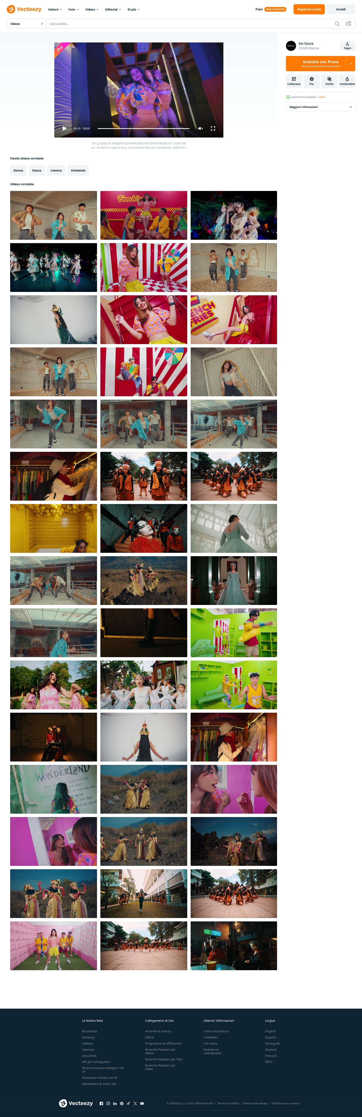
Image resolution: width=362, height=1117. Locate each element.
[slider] (143, 128)
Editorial (111, 9)
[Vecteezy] (24, 9)
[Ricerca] (337, 23)
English (270, 1031)
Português (272, 1043)
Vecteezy (88, 1037)
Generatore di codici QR (99, 1084)
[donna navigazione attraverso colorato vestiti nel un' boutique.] (53, 476)
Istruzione (89, 1056)
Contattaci (211, 1037)
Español (270, 1037)
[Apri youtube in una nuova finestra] (142, 1103)
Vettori (53, 9)
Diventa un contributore (212, 1051)
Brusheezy (89, 1031)
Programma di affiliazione (163, 1043)
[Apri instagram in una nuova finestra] (108, 1103)
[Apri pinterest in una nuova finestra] (121, 1103)
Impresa (88, 1050)
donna (18, 170)
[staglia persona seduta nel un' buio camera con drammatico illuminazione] (53, 737)
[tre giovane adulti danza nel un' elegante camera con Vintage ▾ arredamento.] (53, 371)
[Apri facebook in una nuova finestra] (101, 1103)
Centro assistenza (216, 1031)
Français (271, 1056)
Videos (90, 9)
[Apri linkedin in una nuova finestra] (115, 1103)
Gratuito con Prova (320, 63)
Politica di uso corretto (286, 1103)
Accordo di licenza (158, 1031)
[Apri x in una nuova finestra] (135, 1103)
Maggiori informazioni (304, 107)
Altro (268, 1061)
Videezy (87, 1043)
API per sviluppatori (96, 1062)
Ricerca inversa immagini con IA (103, 1069)
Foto (71, 9)
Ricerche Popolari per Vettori (160, 1051)
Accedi (341, 9)
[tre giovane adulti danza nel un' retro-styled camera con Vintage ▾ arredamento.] (53, 424)
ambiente (78, 170)
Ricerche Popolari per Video (160, 1067)
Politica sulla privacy (255, 1103)
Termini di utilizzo (228, 1103)
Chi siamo (210, 1043)
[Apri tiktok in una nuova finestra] (128, 1103)
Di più (132, 9)
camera (56, 170)
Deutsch (271, 1050)
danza (36, 170)
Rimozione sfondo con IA (99, 1078)
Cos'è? (321, 97)
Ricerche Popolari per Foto (163, 1059)
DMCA (149, 1037)
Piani (259, 9)
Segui (347, 48)
